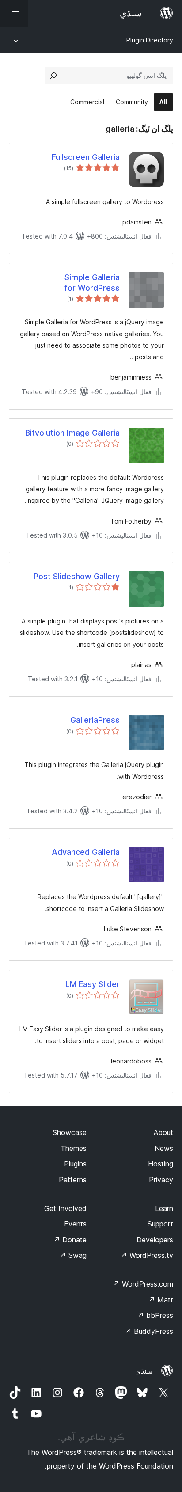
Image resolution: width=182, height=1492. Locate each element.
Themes (74, 1148)
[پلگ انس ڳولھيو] (53, 75)
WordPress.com (143, 1283)
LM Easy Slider (92, 984)
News (164, 1148)
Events (75, 1223)
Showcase (70, 1132)
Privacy (161, 1179)
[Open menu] (14, 13)
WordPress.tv (147, 1255)
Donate (70, 1239)
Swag (73, 1255)
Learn (164, 1208)
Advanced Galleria (86, 852)
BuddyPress (149, 1331)
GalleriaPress (95, 720)
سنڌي (143, 1371)
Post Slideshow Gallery (77, 576)
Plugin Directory (149, 40)
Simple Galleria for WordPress (92, 282)
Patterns (73, 1179)
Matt (160, 1299)
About (163, 1132)
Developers (154, 1239)
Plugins (75, 1163)
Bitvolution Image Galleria (72, 432)
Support (160, 1223)
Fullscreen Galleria (86, 157)
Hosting (160, 1163)
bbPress (155, 1315)
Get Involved (65, 1208)
